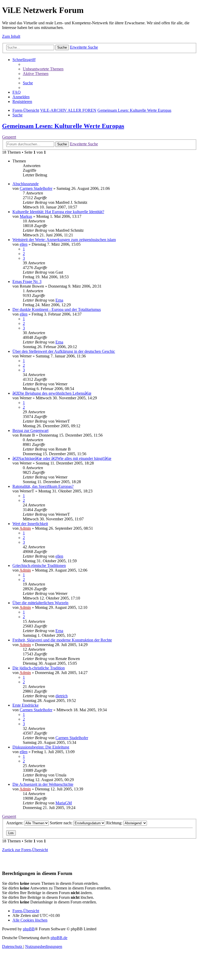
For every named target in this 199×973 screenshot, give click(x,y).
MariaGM (63, 803)
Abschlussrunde (25, 184)
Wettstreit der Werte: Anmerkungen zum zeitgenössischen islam (64, 239)
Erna (59, 300)
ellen (23, 244)
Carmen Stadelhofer (36, 188)
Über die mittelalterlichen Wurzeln (40, 603)
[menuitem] (43, 69)
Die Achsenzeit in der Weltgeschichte (42, 784)
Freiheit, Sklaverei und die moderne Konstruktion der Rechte (62, 640)
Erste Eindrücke (25, 705)
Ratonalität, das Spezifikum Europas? (43, 486)
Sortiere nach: (61, 823)
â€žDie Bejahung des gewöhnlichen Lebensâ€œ (51, 393)
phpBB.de (59, 937)
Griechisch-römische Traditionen (39, 565)
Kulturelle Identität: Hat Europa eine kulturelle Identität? (58, 211)
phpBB (29, 929)
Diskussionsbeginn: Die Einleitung (40, 747)
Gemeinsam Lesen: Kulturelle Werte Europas (63, 126)
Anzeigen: (15, 823)
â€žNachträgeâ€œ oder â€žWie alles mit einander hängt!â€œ (61, 458)
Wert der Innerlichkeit (30, 523)
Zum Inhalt (11, 36)
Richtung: (114, 823)
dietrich (61, 696)
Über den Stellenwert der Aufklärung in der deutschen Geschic (63, 351)
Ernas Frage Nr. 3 (26, 281)
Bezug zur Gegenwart (30, 430)
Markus (26, 216)
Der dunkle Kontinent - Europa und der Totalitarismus (56, 309)
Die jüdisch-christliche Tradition (38, 668)
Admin (25, 528)
